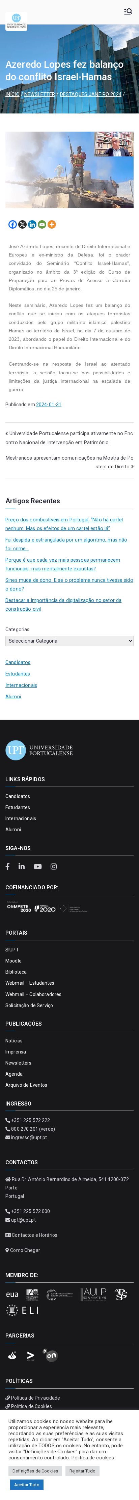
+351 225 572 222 (30, 1120)
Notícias (14, 1040)
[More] (52, 224)
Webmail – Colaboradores (33, 994)
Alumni (13, 697)
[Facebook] (12, 224)
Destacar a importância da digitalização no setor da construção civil (63, 605)
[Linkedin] (32, 224)
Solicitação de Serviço (29, 1005)
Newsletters (18, 1063)
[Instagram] (53, 867)
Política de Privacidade (35, 1398)
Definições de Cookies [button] (35, 1470)
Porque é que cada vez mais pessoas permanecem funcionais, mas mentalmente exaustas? (62, 564)
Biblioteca (16, 972)
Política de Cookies (31, 1406)
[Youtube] (38, 867)
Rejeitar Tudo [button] (82, 1470)
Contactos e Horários (34, 1235)
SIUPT (12, 949)
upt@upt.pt (23, 1220)
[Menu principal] (128, 12)
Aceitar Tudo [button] (26, 1484)
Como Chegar (25, 1250)
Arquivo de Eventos (26, 1085)
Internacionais (21, 685)
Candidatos (17, 662)
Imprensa (15, 1051)
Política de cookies (93, 1458)
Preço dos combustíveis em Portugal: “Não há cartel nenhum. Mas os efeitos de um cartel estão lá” (64, 524)
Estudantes (17, 674)
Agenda (14, 1074)
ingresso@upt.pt (29, 1137)
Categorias (17, 629)
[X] (22, 224)
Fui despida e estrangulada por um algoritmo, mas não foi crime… (66, 544)
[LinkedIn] (22, 867)
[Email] (42, 224)
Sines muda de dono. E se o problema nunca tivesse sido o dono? (69, 584)
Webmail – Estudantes (29, 983)
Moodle (13, 961)
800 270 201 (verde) (33, 1129)
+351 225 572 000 (30, 1211)
